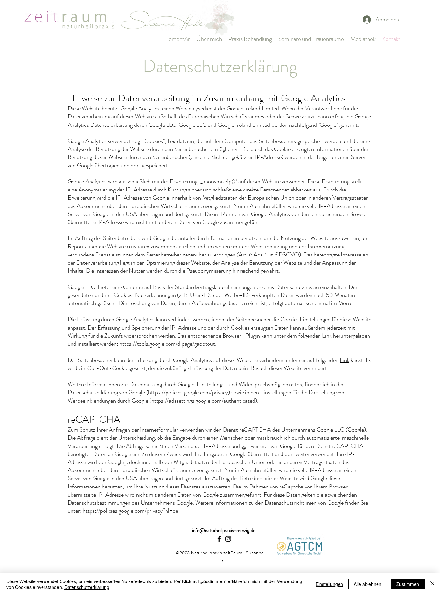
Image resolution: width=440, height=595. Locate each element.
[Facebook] (219, 539)
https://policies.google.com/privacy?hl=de (130, 511)
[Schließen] (432, 584)
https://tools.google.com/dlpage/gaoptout (167, 343)
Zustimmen (407, 584)
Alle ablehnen (367, 584)
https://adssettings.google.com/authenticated (203, 400)
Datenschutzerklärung (86, 587)
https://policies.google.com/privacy (188, 392)
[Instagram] (228, 539)
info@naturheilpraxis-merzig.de (223, 530)
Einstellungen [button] (329, 584)
